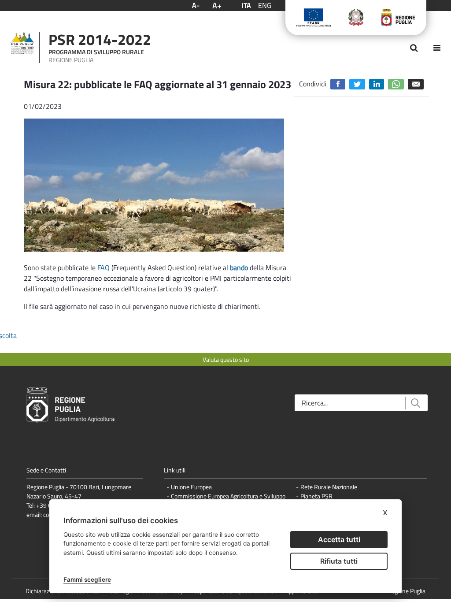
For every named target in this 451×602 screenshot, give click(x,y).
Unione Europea (191, 486)
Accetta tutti (339, 539)
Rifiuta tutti (339, 561)
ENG (264, 5)
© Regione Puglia (403, 590)
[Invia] (415, 403)
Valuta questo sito (226, 359)
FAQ (103, 267)
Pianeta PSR (316, 496)
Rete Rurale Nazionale (328, 486)
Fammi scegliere (87, 579)
